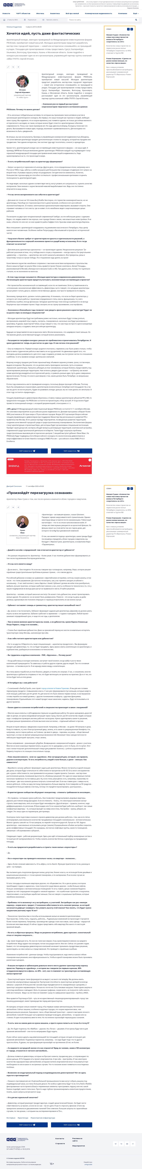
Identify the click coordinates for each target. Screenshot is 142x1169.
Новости (6, 13)
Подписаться (32, 20)
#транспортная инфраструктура (43, 1118)
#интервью (11, 1118)
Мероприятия (78, 1146)
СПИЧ (108, 29)
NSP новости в (25, 451)
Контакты (59, 1139)
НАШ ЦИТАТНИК (78, 2)
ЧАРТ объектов (23, 13)
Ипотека (40, 13)
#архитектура (23, 1118)
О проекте (60, 1143)
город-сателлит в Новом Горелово (55, 688)
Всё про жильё (72, 13)
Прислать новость (52, 20)
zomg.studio (88, 1164)
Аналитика (55, 13)
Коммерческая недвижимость (98, 13)
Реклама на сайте (77, 1139)
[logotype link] (14, 5)
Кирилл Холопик (133, 8)
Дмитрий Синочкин (14, 486)
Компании (122, 13)
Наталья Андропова (14, 27)
